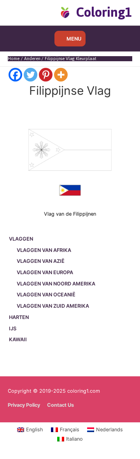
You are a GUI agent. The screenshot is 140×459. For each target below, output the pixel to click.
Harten (19, 317)
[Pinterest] (45, 75)
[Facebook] (15, 75)
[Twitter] (30, 75)
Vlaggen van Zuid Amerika (53, 306)
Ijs (12, 328)
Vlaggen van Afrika (44, 250)
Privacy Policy (24, 405)
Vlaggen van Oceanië (46, 295)
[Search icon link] (20, 12)
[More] (61, 75)
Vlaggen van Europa (45, 272)
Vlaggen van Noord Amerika (56, 284)
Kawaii (18, 339)
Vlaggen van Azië (41, 261)
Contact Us (60, 405)
